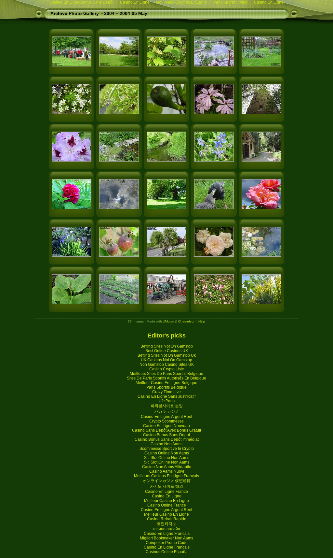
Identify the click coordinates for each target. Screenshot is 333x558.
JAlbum (168, 321)
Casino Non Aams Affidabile (166, 467)
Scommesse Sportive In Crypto (167, 448)
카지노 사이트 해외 (166, 486)
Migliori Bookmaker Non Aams (166, 538)
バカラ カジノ (166, 411)
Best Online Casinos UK (166, 351)
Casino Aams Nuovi (166, 471)
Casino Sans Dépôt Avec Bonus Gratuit (166, 430)
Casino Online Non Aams (166, 453)
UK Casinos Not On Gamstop (166, 360)
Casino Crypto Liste (166, 369)
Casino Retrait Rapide (166, 519)
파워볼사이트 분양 (167, 406)
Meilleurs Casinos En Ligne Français (166, 476)
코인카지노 (166, 524)
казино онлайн (166, 529)
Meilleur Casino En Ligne (166, 500)
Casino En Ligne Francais (167, 533)
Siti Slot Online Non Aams (166, 457)
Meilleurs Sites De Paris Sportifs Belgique (166, 373)
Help (201, 321)
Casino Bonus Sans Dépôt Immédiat (167, 439)
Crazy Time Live (166, 392)
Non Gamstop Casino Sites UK (167, 364)
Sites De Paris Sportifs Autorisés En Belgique (166, 378)
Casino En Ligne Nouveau (166, 425)
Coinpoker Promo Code (167, 542)
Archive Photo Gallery (74, 13)
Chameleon (186, 321)
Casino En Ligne (166, 496)
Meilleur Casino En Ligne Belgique (166, 382)
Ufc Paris (167, 401)
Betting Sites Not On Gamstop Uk (167, 355)
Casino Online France (166, 505)
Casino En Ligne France (166, 491)
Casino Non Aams (166, 444)
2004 (109, 13)
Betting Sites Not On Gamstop (166, 346)
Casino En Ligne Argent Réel (166, 416)
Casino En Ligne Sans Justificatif (166, 396)
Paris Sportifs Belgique (166, 387)
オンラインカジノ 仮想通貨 (167, 481)
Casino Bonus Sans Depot (166, 435)
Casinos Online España (167, 552)
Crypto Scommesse (166, 421)
